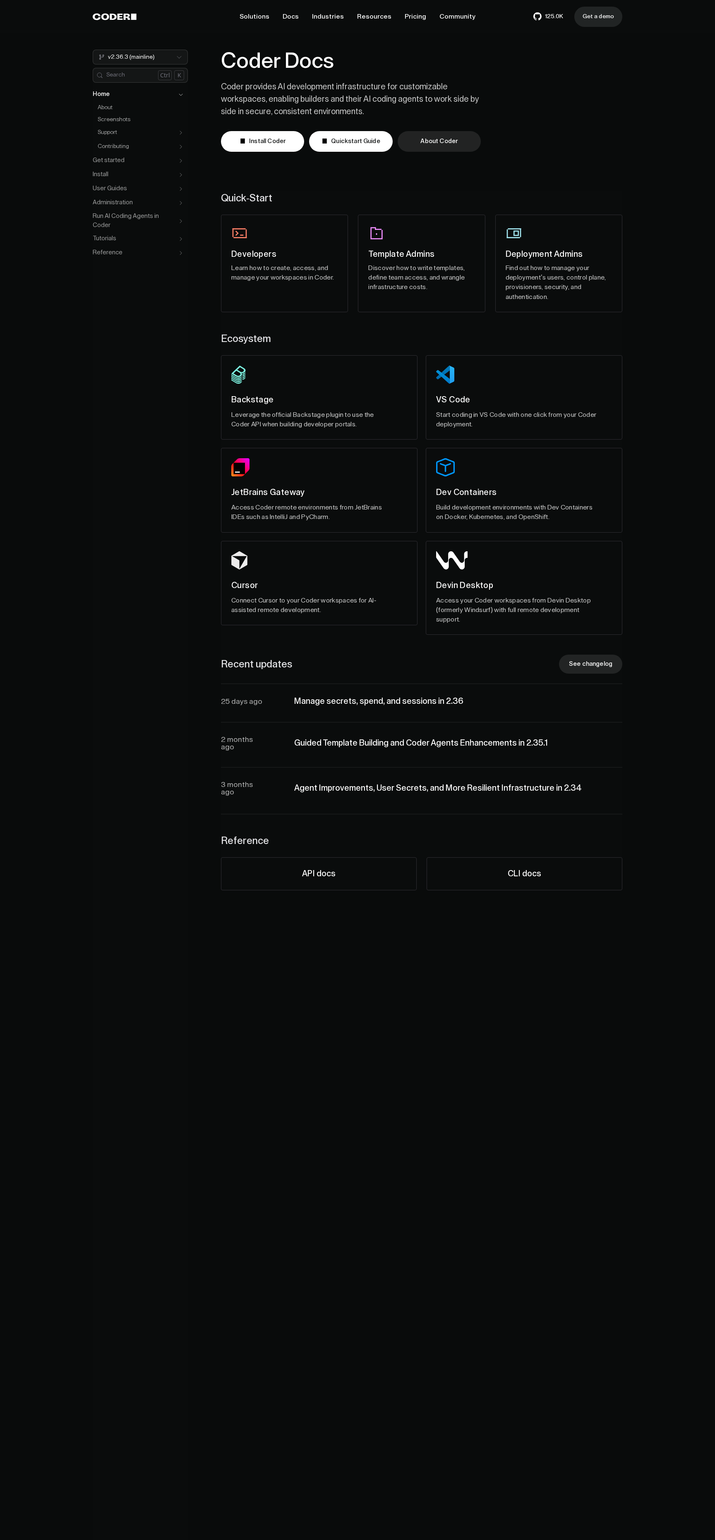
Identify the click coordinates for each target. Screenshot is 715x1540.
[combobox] (140, 57)
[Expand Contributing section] (180, 146)
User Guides (110, 189)
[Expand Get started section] (180, 160)
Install (100, 175)
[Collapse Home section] (180, 94)
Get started (109, 161)
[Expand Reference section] (180, 253)
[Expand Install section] (180, 175)
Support (107, 133)
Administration (113, 203)
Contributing (113, 147)
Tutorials (104, 239)
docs (319, 874)
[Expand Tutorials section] (180, 239)
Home (101, 94)
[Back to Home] (115, 16)
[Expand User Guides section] (180, 189)
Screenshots (114, 119)
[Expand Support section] (180, 132)
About (105, 107)
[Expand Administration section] (180, 203)
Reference (107, 253)
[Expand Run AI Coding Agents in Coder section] (180, 221)
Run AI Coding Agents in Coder (126, 221)
